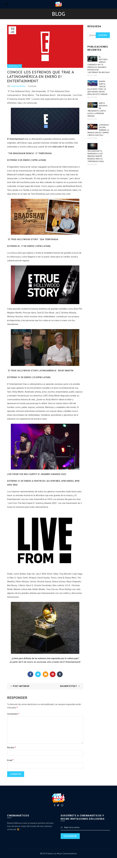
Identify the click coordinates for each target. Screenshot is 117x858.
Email (45, 674)
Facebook (30, 674)
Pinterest (53, 674)
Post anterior (21, 686)
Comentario (13, 713)
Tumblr (60, 674)
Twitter (38, 674)
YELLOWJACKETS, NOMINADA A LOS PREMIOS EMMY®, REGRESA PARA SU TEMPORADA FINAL (95, 156)
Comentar (32, 86)
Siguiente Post (68, 686)
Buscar (103, 35)
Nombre (11, 747)
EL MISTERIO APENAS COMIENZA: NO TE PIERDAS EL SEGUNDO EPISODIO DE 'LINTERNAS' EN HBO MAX (98, 64)
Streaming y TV (15, 66)
